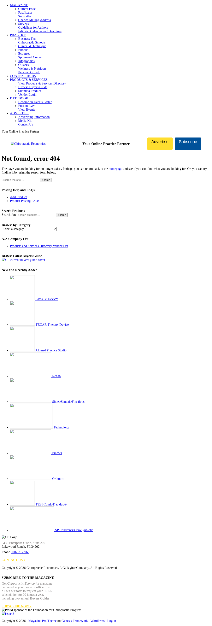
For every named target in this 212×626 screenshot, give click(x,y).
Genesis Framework (74, 620)
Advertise (160, 141)
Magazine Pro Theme (42, 620)
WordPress (97, 620)
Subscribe (188, 141)
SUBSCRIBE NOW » (16, 606)
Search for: (9, 214)
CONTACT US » (13, 560)
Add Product (18, 197)
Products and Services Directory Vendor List (39, 246)
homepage (115, 168)
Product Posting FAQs (24, 201)
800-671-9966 (20, 552)
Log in (111, 620)
